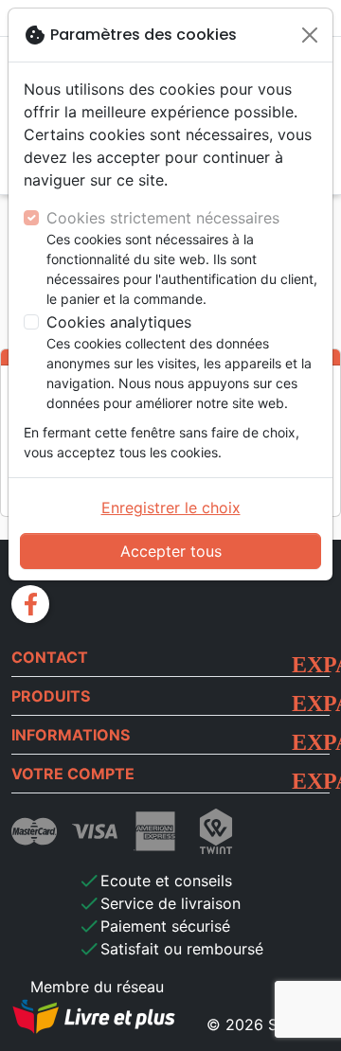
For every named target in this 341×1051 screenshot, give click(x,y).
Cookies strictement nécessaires (162, 217)
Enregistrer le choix (171, 507)
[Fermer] (310, 35)
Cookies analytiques (118, 321)
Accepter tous (171, 551)
